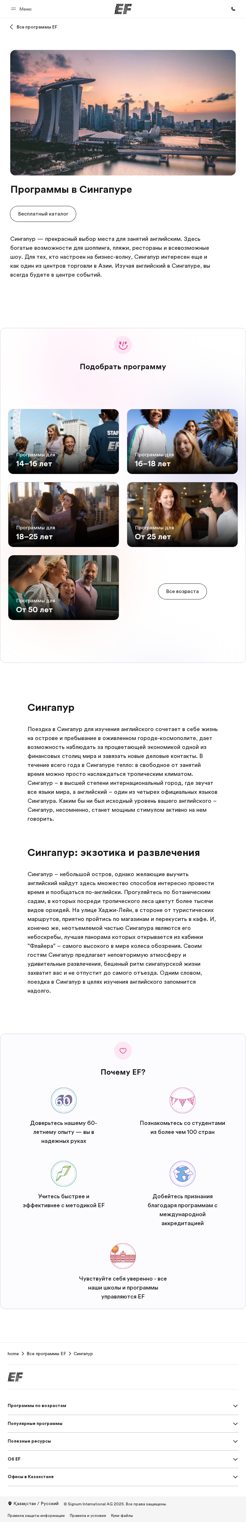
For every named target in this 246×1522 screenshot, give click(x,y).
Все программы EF (37, 26)
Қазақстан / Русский (36, 1503)
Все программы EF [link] (46, 1353)
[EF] (123, 9)
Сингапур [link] (83, 1353)
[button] (22, 9)
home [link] (13, 1353)
